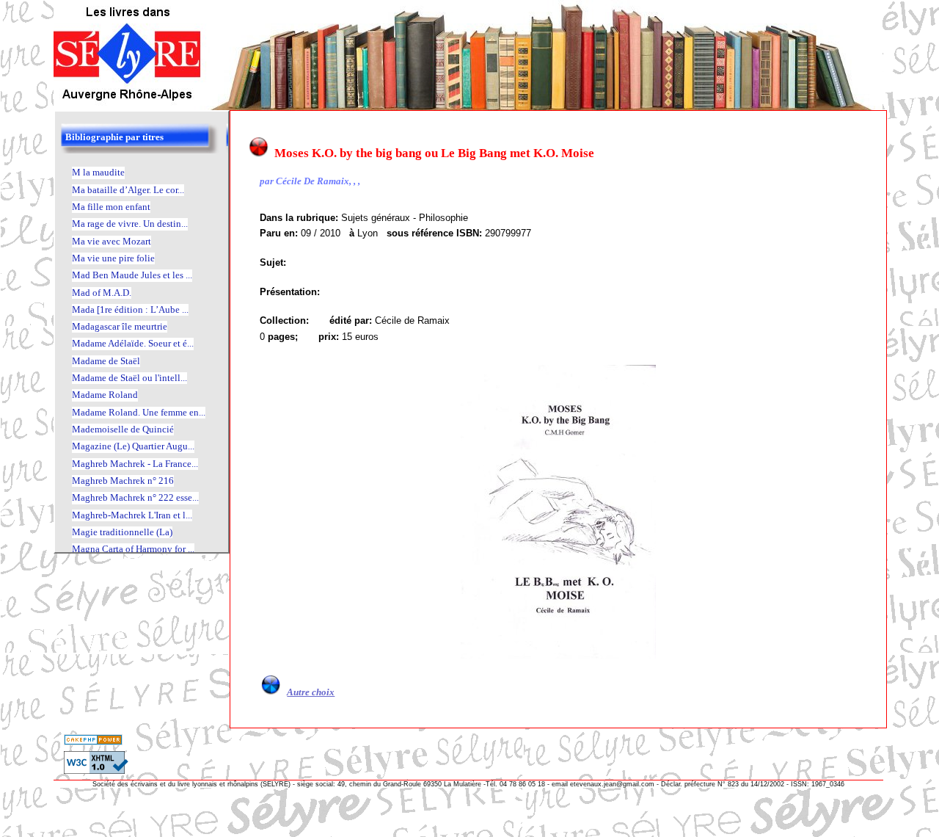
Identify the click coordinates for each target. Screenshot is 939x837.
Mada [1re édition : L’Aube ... (130, 309)
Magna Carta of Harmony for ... (133, 548)
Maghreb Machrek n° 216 (123, 480)
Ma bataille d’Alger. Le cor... (128, 189)
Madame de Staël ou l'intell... (129, 377)
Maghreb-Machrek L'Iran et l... (132, 515)
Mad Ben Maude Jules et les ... (132, 274)
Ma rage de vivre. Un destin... (130, 223)
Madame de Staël (106, 360)
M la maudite (98, 172)
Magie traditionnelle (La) (122, 531)
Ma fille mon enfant (111, 206)
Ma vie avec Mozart (111, 241)
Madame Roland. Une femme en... (138, 412)
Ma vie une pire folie (113, 258)
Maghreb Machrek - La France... (135, 463)
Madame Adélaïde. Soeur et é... (133, 343)
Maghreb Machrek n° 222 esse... (135, 497)
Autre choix (311, 692)
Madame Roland (105, 394)
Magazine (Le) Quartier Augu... (133, 446)
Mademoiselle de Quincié (123, 429)
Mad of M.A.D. (101, 292)
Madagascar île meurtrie (119, 326)
